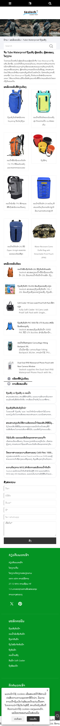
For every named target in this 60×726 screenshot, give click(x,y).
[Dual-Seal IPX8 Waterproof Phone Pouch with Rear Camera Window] (10, 365)
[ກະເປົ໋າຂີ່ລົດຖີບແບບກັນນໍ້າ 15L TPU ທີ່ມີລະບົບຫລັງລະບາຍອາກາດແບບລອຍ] (16, 144)
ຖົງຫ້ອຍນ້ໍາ (13, 665)
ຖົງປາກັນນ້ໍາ (14, 639)
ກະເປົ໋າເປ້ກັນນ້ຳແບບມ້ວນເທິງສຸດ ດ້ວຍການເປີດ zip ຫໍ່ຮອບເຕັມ (43, 121)
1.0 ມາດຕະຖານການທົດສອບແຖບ (23, 589)
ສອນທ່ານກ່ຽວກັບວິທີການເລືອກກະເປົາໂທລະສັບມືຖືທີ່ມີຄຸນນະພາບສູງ (30, 422)
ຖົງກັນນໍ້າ (12, 649)
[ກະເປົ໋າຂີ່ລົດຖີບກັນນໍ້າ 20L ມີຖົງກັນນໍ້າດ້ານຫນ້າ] (10, 272)
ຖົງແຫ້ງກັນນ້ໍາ (14, 628)
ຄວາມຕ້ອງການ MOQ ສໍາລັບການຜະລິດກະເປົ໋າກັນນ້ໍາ (28, 467)
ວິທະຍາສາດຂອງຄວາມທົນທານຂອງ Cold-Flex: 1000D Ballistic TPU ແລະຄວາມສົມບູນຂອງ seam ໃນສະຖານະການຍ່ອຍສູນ (30, 452)
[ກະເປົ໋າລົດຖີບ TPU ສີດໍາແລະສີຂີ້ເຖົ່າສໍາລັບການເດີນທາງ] (16, 187)
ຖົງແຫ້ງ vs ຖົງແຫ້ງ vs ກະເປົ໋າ (18, 393)
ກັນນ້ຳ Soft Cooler (17, 660)
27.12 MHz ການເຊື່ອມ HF (20, 583)
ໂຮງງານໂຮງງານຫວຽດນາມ (20, 573)
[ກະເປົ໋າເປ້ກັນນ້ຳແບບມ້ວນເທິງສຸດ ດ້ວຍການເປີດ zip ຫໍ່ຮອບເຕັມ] (44, 101)
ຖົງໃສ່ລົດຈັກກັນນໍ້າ (16, 644)
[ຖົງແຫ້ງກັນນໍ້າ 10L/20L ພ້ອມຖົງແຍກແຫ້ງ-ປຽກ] (10, 288)
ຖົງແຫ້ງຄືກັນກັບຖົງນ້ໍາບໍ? (16, 408)
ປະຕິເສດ (18, 719)
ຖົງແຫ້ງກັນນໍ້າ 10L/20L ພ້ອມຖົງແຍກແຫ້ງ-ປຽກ (34, 286)
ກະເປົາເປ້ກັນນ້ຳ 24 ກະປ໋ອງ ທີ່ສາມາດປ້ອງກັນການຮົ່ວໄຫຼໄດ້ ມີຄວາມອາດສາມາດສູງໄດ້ (43, 207)
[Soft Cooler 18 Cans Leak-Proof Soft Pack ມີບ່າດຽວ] (10, 305)
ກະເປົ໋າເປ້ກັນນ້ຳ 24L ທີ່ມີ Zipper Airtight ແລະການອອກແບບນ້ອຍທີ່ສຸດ (16, 250)
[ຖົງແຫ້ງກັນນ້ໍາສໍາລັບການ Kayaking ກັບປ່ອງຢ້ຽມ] (16, 101)
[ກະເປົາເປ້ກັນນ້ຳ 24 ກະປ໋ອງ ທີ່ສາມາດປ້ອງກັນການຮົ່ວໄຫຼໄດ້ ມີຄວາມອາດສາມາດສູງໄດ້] (44, 187)
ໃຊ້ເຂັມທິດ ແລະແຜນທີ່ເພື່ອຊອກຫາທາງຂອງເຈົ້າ (26, 437)
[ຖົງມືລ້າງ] (44, 144)
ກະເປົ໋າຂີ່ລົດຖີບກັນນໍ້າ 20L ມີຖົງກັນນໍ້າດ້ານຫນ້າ (34, 269)
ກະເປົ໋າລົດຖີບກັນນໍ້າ (17, 634)
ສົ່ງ (30, 540)
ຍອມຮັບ (33, 719)
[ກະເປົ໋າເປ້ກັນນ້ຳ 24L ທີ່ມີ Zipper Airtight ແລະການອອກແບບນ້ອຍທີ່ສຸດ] (16, 230)
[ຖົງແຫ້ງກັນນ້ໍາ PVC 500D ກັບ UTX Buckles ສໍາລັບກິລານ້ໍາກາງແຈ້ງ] (10, 325)
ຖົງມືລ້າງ (44, 160)
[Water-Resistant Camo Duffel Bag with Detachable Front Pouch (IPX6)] (44, 230)
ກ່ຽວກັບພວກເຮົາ (16, 562)
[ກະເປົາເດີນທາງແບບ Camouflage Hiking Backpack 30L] (10, 345)
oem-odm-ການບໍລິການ (19, 578)
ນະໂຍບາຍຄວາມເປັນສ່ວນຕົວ (25, 712)
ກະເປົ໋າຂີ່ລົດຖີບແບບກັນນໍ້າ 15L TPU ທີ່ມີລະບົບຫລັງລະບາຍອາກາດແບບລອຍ (16, 164)
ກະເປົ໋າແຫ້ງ (13, 655)
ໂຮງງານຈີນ (13, 567)
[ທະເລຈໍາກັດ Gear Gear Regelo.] (30, 12)
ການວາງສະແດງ (15, 594)
